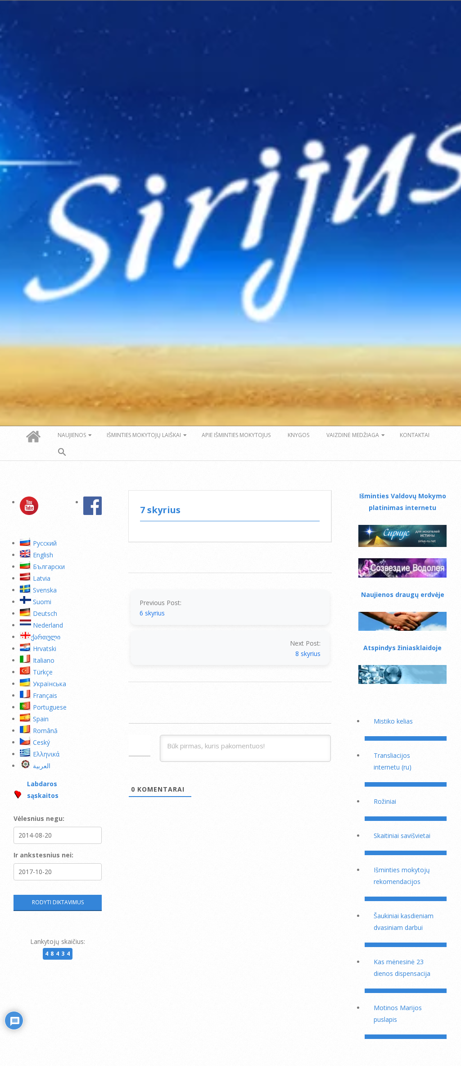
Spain (41, 719)
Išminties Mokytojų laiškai (144, 435)
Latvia (41, 578)
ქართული (45, 637)
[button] (62, 452)
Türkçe (43, 672)
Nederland (48, 625)
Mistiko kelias (393, 721)
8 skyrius (308, 653)
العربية (41, 765)
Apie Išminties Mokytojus (236, 435)
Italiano (43, 660)
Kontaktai (414, 435)
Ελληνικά (46, 754)
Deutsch (45, 613)
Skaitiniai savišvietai (402, 835)
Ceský (41, 742)
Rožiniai (385, 801)
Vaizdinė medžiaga (352, 435)
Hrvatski (44, 648)
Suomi (42, 601)
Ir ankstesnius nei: (43, 855)
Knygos (298, 435)
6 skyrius (152, 613)
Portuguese (50, 707)
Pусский (45, 543)
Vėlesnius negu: (39, 818)
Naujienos (72, 435)
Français (45, 695)
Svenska (45, 590)
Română (45, 730)
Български (49, 566)
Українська (49, 683)
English (43, 555)
